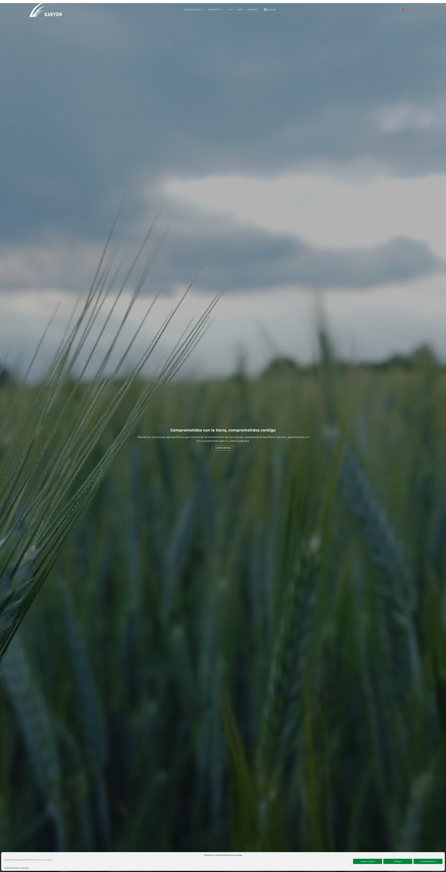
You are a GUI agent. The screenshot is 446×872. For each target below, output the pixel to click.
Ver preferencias (428, 861)
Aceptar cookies (368, 861)
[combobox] (285, 9)
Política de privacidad (12, 868)
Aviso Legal (25, 868)
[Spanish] (407, 9)
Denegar (398, 861)
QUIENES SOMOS (192, 9)
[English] (403, 9)
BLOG (240, 9)
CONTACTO (252, 9)
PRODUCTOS (214, 9)
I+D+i (230, 9)
